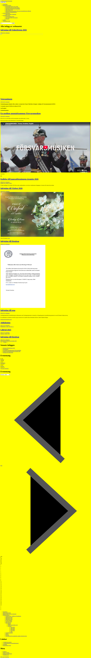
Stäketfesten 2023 (8, 618)
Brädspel (2, 359)
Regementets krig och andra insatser (12, 7)
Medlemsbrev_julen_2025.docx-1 (7, 326)
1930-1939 (12, 627)
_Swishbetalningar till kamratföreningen (11, 643)
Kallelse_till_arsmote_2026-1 (6, 183)
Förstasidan (5, 4)
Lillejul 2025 (5, 330)
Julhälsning (5, 322)
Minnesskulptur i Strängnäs (10, 14)
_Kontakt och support (7, 642)
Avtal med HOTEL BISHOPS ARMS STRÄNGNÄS (16, 636)
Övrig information (6, 13)
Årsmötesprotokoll (9, 632)
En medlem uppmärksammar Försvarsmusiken (20, 113)
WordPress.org (6, 654)
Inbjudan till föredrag (9, 241)
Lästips (4, 19)
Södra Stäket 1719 (9, 9)
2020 (11, 631)
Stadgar (6, 633)
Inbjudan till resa (7, 310)
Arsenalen (5, 644)
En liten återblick (8, 620)
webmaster (7, 32)
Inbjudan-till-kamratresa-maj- (6, 319)
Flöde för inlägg (6, 652)
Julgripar (9, 626)
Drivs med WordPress (4, 656)
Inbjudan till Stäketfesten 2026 (13, 30)
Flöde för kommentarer (7, 653)
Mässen (9, 623)
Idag (1, 465)
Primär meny (3, 2)
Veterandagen (6, 99)
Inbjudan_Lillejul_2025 (5, 333)
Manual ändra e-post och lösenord (9, 613)
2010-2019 (12, 630)
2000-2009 (12, 629)
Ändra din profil (8, 621)
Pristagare (7, 18)
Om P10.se (5, 611)
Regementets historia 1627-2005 (11, 6)
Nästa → (5, 342)
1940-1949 (12, 628)
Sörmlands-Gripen (6, 21)
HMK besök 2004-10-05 (13, 625)
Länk (9, 238)
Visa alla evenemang (4, 368)
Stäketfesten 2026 (8, 619)
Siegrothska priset (6, 15)
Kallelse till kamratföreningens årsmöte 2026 (19, 179)
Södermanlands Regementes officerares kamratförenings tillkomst (18, 11)
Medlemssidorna (6, 615)
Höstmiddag (2, 363)
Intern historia (8, 622)
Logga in (4, 651)
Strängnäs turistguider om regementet (12, 8)
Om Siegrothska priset (9, 16)
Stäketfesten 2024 (8, 617)
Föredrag (2, 366)
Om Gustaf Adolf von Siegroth (11, 17)
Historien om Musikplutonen (11, 12)
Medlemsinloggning (7, 612)
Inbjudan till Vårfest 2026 (11, 188)
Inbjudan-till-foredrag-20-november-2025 (8, 340)
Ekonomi (7, 635)
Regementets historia (7, 5)
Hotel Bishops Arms (7, 645)
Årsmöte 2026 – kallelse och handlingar (13, 616)
